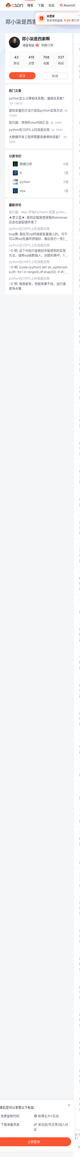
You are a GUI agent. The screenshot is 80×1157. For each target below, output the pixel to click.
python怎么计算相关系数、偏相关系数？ (37, 100)
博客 (30, 5)
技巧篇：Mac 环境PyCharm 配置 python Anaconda (38, 212)
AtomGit (69, 5)
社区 (51, 5)
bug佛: (14, 234)
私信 (55, 76)
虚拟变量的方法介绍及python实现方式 (36, 112)
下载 (41, 5)
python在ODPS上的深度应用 (36, 129)
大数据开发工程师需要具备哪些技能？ (36, 139)
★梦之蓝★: (18, 217)
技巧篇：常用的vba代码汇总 (35, 122)
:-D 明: (14, 250)
